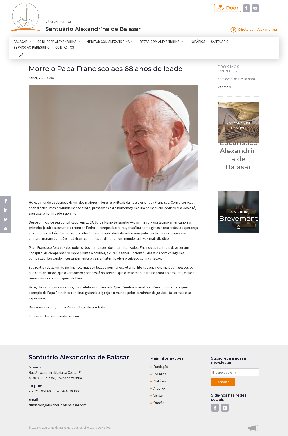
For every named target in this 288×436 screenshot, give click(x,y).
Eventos (159, 373)
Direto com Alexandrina (253, 29)
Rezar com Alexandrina (159, 42)
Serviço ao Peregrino (32, 48)
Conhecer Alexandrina (56, 42)
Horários (197, 42)
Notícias (159, 381)
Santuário (220, 42)
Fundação (160, 366)
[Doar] (227, 8)
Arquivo (159, 388)
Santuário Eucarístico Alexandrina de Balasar (239, 150)
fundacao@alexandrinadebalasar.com (57, 405)
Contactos (64, 48)
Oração (159, 402)
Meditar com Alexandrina (108, 42)
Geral (50, 78)
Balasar (20, 42)
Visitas (158, 395)
